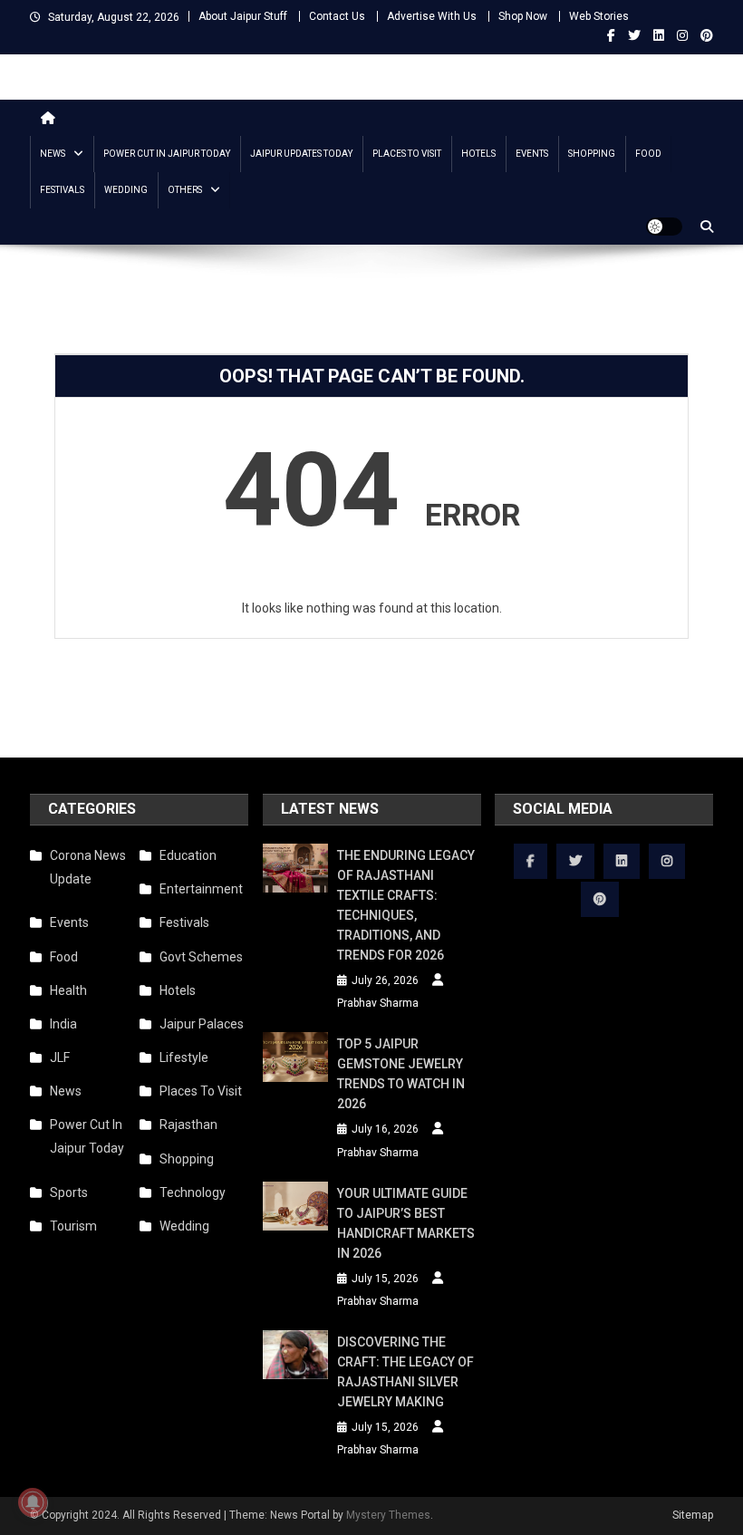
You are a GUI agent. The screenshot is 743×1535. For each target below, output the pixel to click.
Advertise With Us (432, 16)
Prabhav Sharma (378, 1003)
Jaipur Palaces (201, 1024)
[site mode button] (664, 226)
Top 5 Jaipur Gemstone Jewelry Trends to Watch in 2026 (401, 1074)
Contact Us (337, 16)
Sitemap (692, 1515)
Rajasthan (188, 1124)
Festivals (62, 190)
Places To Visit (406, 154)
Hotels (478, 154)
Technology (192, 1192)
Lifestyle (183, 1057)
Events (532, 154)
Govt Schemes (201, 957)
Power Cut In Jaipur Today (166, 154)
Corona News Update (88, 867)
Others (185, 190)
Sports (69, 1192)
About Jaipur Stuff (242, 16)
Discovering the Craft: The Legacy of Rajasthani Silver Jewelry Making (405, 1372)
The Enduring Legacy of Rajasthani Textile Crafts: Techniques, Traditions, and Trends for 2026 (406, 905)
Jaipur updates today (301, 154)
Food (648, 154)
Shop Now (522, 16)
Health (68, 990)
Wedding (126, 190)
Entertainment (201, 889)
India (63, 1024)
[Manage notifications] (32, 1502)
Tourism (73, 1226)
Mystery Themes (388, 1515)
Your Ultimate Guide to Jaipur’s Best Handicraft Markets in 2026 (406, 1223)
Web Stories (599, 16)
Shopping (591, 154)
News (52, 154)
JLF (60, 1057)
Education (188, 855)
